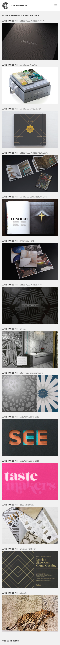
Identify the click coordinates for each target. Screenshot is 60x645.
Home (5, 16)
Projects (15, 16)
